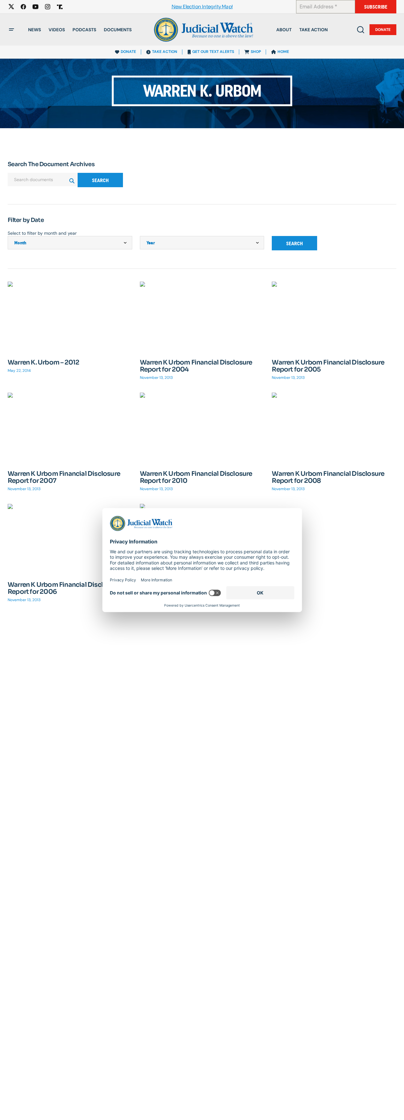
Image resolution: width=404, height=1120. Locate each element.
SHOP (256, 51)
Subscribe (375, 7)
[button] (11, 29)
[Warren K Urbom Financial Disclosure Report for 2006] (70, 539)
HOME (283, 51)
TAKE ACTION (164, 51)
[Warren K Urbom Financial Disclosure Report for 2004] (202, 316)
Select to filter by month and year (42, 233)
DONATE (128, 51)
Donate (383, 29)
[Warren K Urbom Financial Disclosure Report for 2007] (70, 427)
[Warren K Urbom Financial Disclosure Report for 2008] (334, 427)
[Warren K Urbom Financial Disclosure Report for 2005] (334, 316)
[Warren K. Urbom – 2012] (70, 316)
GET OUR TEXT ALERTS (213, 51)
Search (100, 180)
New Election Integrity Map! (202, 7)
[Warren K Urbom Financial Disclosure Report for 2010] (202, 427)
